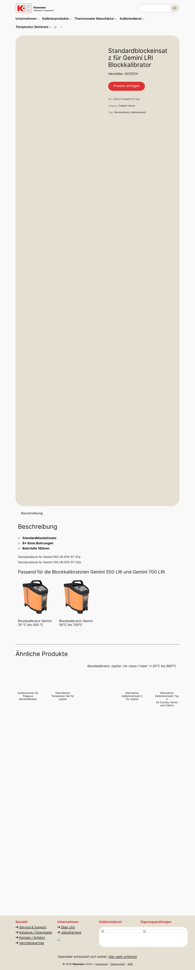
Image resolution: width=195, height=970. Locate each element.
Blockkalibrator (121, 112)
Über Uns (68, 927)
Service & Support (33, 927)
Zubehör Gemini (127, 105)
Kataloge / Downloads (35, 932)
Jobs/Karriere (71, 932)
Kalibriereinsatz (138, 112)
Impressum (101, 964)
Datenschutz (118, 964)
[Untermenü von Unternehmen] (38, 19)
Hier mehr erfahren (122, 957)
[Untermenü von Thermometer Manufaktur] (116, 19)
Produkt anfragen (126, 86)
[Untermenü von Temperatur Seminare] (50, 27)
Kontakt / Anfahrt (32, 937)
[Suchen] (174, 8)
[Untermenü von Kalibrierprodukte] (70, 19)
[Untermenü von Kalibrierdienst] (143, 19)
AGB (130, 964)
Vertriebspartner (31, 943)
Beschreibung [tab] (32, 513)
